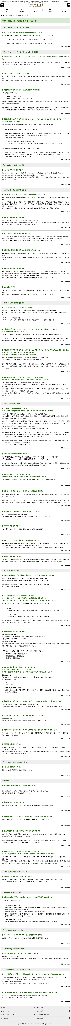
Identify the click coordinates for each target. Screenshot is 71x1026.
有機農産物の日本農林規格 (12, 134)
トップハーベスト (29, 584)
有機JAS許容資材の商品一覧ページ (29, 459)
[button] (2, 5)
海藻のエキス (37, 81)
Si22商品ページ (20, 517)
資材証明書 (37, 805)
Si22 (15, 154)
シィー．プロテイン (31, 129)
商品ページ (15, 793)
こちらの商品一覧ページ (29, 882)
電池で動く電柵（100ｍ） (31, 208)
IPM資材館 (30, 465)
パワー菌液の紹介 (23, 842)
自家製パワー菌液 (33, 108)
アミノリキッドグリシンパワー (35, 148)
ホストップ (29, 502)
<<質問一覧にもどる (65, 46)
